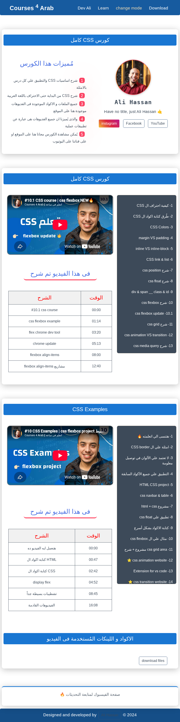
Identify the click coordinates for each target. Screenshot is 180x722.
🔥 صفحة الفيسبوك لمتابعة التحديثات (90, 694)
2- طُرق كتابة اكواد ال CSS (153, 216)
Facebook (134, 123)
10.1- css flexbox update (154, 313)
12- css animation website (150, 560)
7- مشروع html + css (157, 506)
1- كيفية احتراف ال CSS (155, 205)
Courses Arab (32, 8)
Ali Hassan (109, 715)
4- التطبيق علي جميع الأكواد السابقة (147, 474)
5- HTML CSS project (156, 485)
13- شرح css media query (153, 346)
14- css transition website (150, 582)
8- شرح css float (160, 281)
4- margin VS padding (156, 238)
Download (158, 8)
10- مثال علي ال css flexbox (151, 539)
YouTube (158, 123)
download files (153, 661)
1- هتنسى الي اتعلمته (155, 436)
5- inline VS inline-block (154, 249)
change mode (129, 8)
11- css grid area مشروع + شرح (148, 549)
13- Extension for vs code (153, 571)
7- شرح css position (157, 270)
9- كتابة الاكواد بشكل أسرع (153, 528)
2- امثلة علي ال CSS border (152, 447)
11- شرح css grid (160, 324)
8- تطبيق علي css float (156, 517)
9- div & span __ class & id (152, 292)
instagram (109, 123)
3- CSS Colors (161, 227)
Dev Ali (84, 8)
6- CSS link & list (159, 259)
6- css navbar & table (156, 495)
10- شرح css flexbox (157, 303)
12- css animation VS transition (148, 335)
